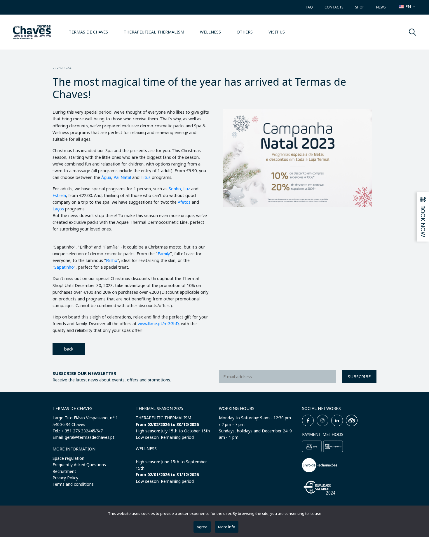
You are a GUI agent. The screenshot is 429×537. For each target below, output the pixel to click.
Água (106, 177)
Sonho (175, 188)
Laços (59, 209)
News (381, 7)
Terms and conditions (73, 484)
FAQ (309, 7)
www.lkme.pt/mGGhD (158, 323)
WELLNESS (210, 32)
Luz (187, 188)
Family (164, 253)
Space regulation (68, 458)
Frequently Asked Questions (79, 464)
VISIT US (276, 32)
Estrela (59, 195)
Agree (202, 526)
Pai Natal (122, 177)
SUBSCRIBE (359, 376)
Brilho (111, 260)
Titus (146, 177)
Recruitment (64, 471)
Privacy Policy (65, 477)
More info (226, 526)
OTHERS (245, 32)
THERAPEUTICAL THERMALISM (154, 32)
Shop (360, 7)
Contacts (334, 7)
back (68, 349)
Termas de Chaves (88, 32)
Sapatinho (64, 267)
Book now (423, 221)
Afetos (185, 202)
